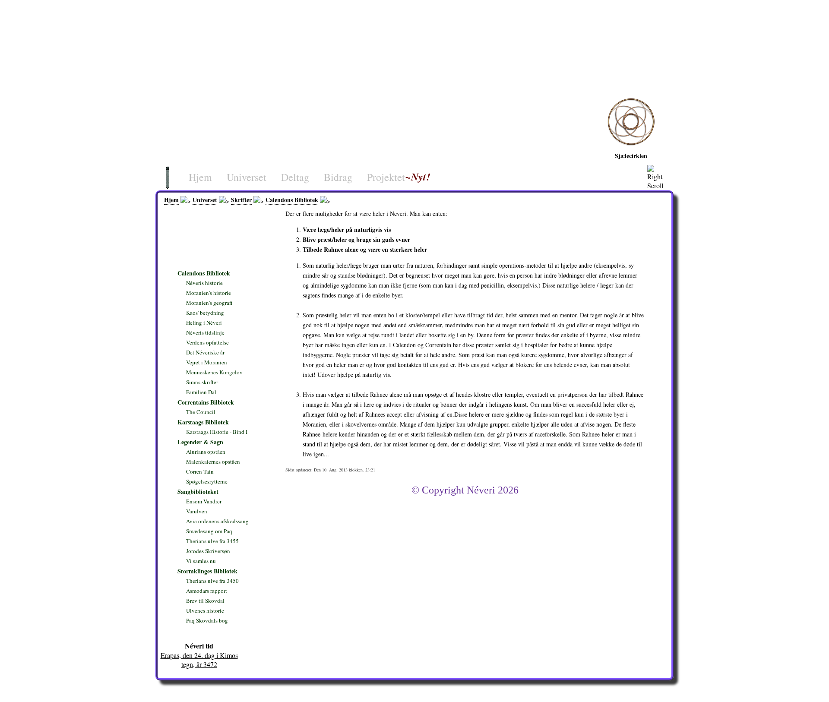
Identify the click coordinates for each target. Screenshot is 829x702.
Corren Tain (200, 471)
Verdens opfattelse (207, 342)
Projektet (386, 177)
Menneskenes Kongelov (214, 372)
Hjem (200, 177)
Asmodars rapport (206, 590)
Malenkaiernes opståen (213, 461)
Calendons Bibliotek (292, 199)
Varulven (196, 511)
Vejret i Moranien (206, 362)
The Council (200, 412)
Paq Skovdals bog (207, 620)
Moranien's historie (208, 293)
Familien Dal (201, 392)
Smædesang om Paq (209, 531)
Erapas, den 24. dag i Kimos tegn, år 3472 (199, 660)
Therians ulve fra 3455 (212, 541)
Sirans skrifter (202, 382)
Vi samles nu (201, 561)
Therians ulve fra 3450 (212, 581)
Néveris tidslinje (205, 332)
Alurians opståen (205, 451)
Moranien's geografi (209, 303)
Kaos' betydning (205, 312)
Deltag (295, 177)
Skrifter (241, 199)
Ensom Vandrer (203, 501)
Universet (246, 177)
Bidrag (338, 177)
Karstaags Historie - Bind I (216, 432)
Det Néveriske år (205, 352)
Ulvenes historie (205, 610)
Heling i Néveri (351, 199)
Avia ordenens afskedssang (217, 521)
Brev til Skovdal (205, 600)
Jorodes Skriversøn (208, 551)
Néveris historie (204, 283)
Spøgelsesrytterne (207, 481)
